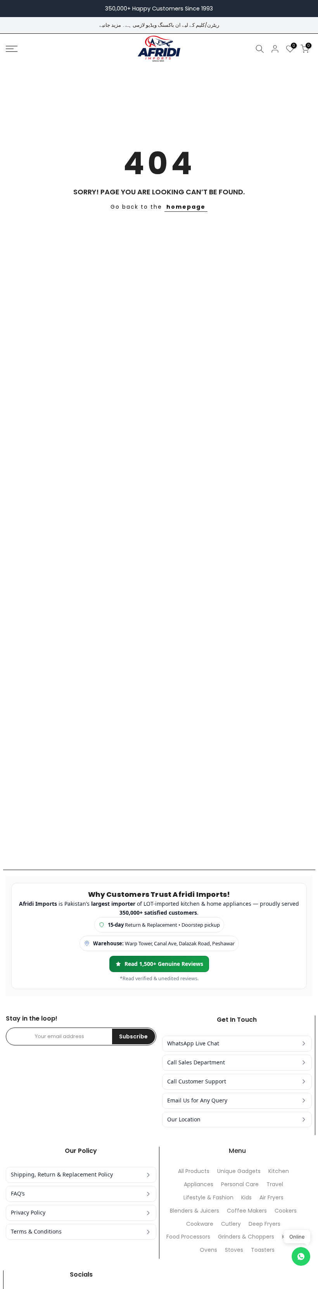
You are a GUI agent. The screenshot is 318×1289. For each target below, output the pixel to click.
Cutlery (231, 1224)
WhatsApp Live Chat (193, 1043)
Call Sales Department (196, 1062)
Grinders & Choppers (246, 1237)
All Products (193, 1171)
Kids (246, 1197)
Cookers (286, 1211)
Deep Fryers (264, 1224)
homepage (186, 207)
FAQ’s (18, 1193)
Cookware (199, 1224)
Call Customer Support (196, 1081)
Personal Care (240, 1184)
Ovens (208, 1250)
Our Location (183, 1119)
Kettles (291, 1237)
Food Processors (188, 1237)
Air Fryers (271, 1197)
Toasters (263, 1250)
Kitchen (278, 1171)
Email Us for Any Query (197, 1100)
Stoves (234, 1250)
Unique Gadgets (239, 1171)
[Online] (301, 1256)
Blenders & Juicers (194, 1211)
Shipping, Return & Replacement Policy (62, 1174)
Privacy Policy (28, 1212)
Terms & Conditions (36, 1231)
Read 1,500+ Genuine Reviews (163, 963)
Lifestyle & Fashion (208, 1197)
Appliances (198, 1184)
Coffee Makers (247, 1211)
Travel (274, 1184)
